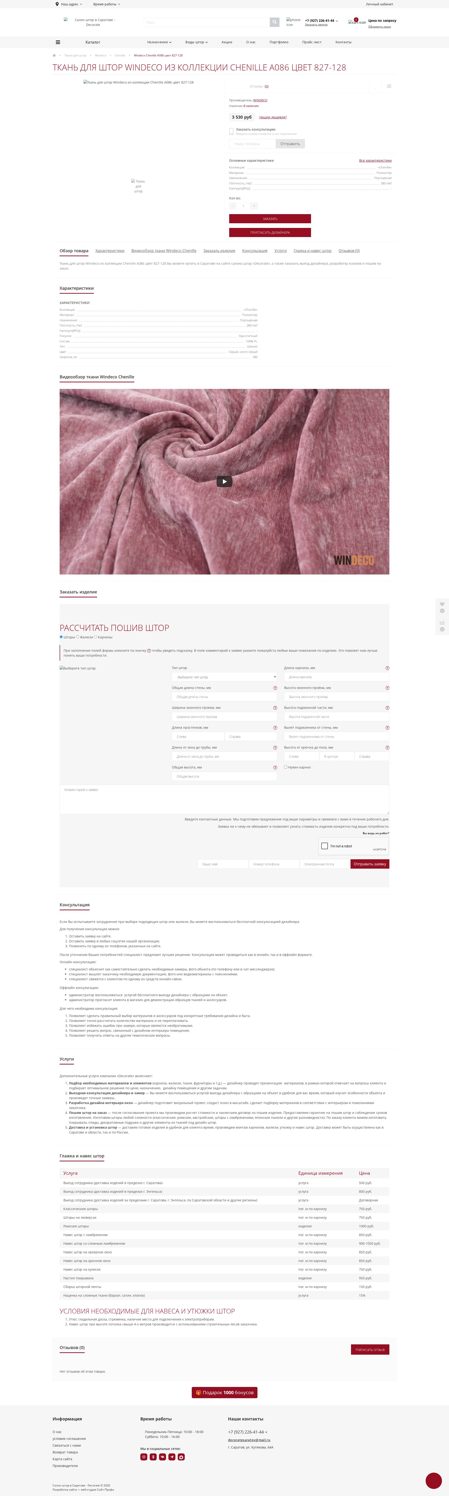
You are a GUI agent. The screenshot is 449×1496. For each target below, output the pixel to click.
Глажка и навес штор (313, 250)
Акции (227, 42)
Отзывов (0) (349, 250)
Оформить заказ (379, 27)
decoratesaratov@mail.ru (249, 1440)
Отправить (290, 143)
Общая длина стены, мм (191, 687)
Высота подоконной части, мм (308, 707)
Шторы (69, 637)
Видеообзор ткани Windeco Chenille (163, 250)
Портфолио (279, 42)
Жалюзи (86, 637)
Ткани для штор (75, 55)
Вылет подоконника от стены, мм (311, 727)
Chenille (120, 55)
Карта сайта (62, 1459)
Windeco (100, 55)
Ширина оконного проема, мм (196, 707)
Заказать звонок (316, 24)
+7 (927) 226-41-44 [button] (246, 1432)
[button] (69, 4)
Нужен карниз (299, 767)
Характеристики (109, 250)
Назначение (157, 42)
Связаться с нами (67, 1445)
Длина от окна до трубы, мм (194, 747)
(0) (266, 86)
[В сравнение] (389, 86)
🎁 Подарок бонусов (224, 1392)
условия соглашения (69, 1438)
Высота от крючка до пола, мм (308, 747)
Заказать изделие (219, 250)
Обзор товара (74, 250)
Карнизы (104, 637)
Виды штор (194, 42)
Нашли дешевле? (273, 117)
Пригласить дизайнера (270, 232)
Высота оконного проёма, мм (307, 687)
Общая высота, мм (187, 767)
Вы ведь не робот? (376, 833)
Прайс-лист (312, 42)
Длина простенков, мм (190, 727)
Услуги (281, 250)
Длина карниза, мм (299, 668)
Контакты (343, 42)
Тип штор (179, 668)
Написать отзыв (370, 1349)
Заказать (270, 218)
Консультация (255, 250)
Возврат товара (65, 1452)
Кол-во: (235, 198)
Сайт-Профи (105, 1490)
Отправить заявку (370, 864)
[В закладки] (376, 86)
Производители (65, 1465)
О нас (251, 42)
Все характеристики (375, 160)
